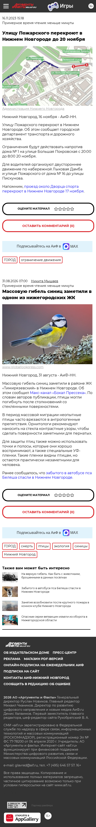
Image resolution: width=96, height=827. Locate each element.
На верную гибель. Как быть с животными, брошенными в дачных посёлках (50, 575)
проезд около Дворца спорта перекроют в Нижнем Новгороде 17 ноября (43, 188)
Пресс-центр (64, 653)
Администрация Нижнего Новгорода (33, 109)
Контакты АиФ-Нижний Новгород (36, 678)
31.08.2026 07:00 (14, 281)
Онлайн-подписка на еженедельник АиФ (44, 665)
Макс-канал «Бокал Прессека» (58, 393)
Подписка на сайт (21, 671)
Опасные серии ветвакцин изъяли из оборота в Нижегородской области (54, 618)
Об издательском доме (26, 653)
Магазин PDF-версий (43, 659)
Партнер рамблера (42, 805)
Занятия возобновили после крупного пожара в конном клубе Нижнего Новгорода (55, 604)
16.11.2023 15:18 (13, 18)
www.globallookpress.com (23, 367)
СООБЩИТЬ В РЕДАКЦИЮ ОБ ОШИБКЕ (37, 684)
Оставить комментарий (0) (48, 226)
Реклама (12, 659)
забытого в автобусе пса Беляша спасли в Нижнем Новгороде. (47, 475)
